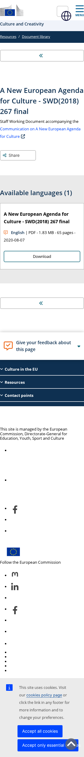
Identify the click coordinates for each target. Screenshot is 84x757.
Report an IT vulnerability (32, 652)
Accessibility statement (30, 450)
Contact (16, 643)
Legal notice (20, 670)
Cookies (16, 661)
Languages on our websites (34, 656)
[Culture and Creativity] (11, 10)
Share (14, 155)
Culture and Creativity (34, 416)
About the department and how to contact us (40, 478)
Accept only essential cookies (50, 745)
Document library (36, 36)
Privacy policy (21, 666)
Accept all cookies (40, 731)
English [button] (62, 11)
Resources (8, 36)
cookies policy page (44, 695)
